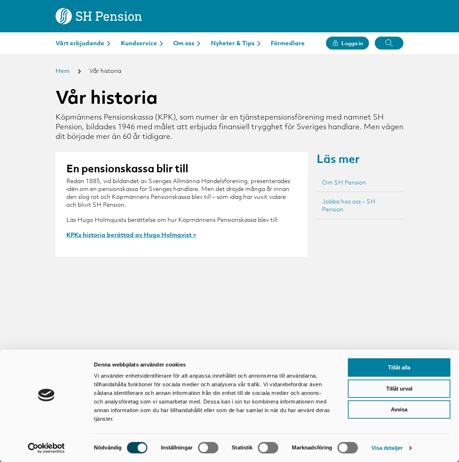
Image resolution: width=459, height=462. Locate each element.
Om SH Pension (344, 182)
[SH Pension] (98, 16)
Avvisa (399, 409)
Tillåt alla (399, 367)
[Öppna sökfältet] (389, 43)
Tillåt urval (399, 389)
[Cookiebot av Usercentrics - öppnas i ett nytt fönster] (46, 448)
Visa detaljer (387, 448)
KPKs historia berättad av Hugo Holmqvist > (131, 235)
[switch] (208, 447)
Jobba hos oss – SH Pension (348, 205)
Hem (63, 71)
